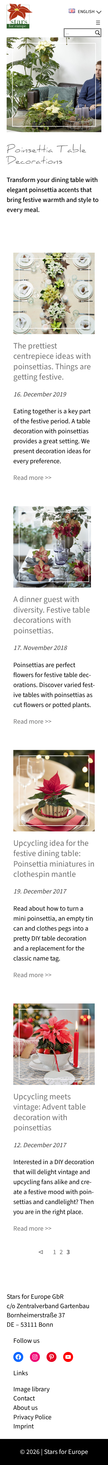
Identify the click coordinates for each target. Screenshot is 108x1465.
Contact (24, 1398)
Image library (31, 1389)
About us (25, 1408)
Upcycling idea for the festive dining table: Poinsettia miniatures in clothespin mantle (53, 859)
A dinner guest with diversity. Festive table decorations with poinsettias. (51, 615)
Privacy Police (32, 1417)
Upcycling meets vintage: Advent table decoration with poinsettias (49, 1112)
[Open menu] (98, 22)
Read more (28, 478)
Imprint (23, 1426)
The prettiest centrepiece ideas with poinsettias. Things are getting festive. (52, 361)
